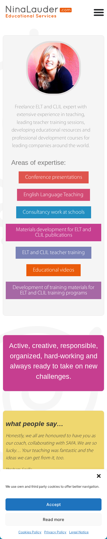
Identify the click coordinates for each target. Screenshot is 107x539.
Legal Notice (79, 532)
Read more (53, 519)
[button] (99, 476)
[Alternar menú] (98, 12)
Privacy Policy (55, 532)
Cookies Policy (29, 532)
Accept (53, 504)
